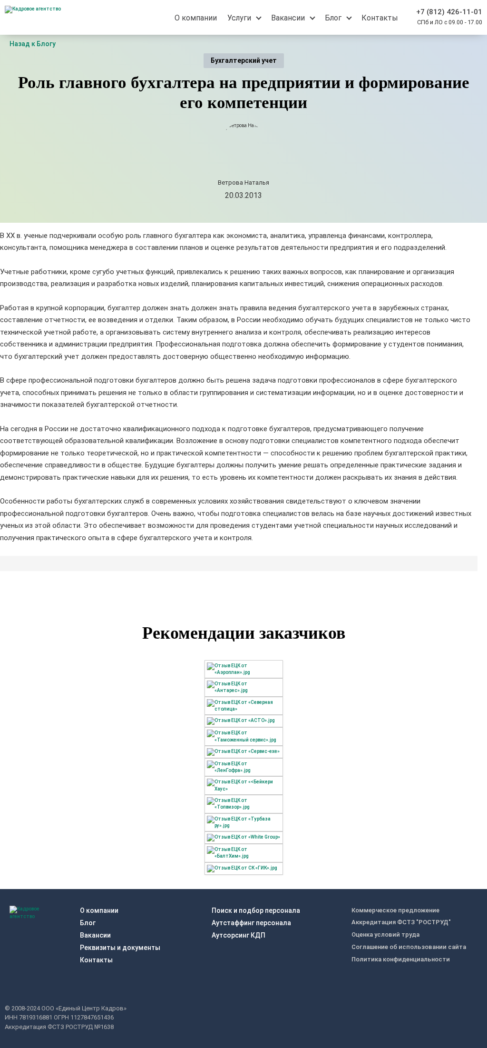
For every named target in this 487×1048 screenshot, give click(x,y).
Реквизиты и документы (120, 947)
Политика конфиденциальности (400, 959)
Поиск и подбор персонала (256, 910)
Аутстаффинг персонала (251, 923)
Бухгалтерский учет (244, 60)
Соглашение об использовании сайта (408, 946)
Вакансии (95, 935)
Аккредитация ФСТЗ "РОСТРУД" (401, 922)
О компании (99, 910)
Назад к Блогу (33, 44)
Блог (88, 923)
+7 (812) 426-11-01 (449, 12)
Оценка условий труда (385, 934)
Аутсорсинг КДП (238, 935)
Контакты (96, 960)
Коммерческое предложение (395, 910)
